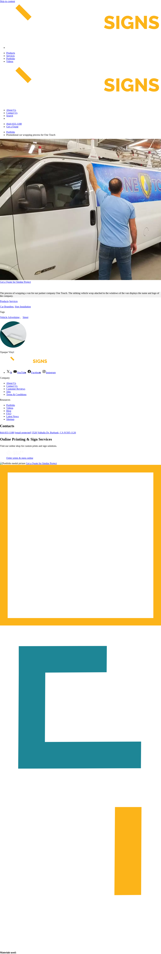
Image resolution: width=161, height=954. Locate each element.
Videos (9, 61)
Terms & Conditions (16, 394)
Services (10, 55)
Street (25, 317)
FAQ (8, 413)
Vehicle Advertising (9, 317)
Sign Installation (23, 306)
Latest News (12, 416)
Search (9, 115)
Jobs (8, 391)
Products (10, 53)
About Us (11, 110)
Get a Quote (12, 126)
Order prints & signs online (19, 458)
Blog (8, 410)
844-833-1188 (7, 432)
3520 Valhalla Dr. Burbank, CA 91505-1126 (54, 432)
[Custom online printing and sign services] (14, 455)
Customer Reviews (15, 388)
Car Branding (7, 306)
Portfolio (10, 58)
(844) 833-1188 (14, 124)
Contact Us (11, 113)
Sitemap (10, 419)
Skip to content (7, 1)
